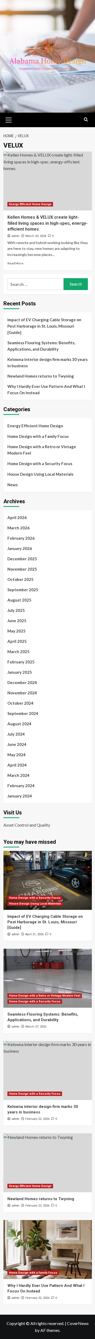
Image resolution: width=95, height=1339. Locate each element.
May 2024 (16, 754)
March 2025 (18, 651)
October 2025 (20, 579)
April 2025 (17, 641)
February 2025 (21, 661)
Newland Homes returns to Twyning (40, 376)
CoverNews (78, 1323)
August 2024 (19, 723)
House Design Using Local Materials (40, 474)
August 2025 (19, 600)
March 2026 (18, 527)
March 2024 (18, 775)
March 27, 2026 (35, 1026)
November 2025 (22, 569)
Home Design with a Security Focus (39, 463)
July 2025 (16, 610)
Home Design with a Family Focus (38, 436)
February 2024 (21, 785)
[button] (8, 119)
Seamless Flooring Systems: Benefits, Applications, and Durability (41, 345)
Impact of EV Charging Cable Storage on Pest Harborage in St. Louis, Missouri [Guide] (44, 326)
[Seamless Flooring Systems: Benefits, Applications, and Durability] (47, 978)
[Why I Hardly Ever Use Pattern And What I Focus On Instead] (47, 1249)
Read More (15, 263)
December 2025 (22, 558)
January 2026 (19, 548)
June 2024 (16, 744)
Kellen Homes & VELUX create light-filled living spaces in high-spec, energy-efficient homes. (47, 223)
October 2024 (20, 703)
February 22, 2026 (37, 1119)
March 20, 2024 (35, 236)
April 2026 (17, 517)
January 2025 (19, 672)
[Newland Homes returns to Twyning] (47, 1162)
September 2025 (22, 589)
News (12, 484)
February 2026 (21, 538)
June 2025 (16, 620)
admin (15, 235)
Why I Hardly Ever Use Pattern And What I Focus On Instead (46, 389)
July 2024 (16, 734)
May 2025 (16, 631)
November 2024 (22, 692)
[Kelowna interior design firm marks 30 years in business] (47, 1070)
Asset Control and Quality (26, 824)
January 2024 (19, 796)
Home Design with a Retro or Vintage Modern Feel (41, 449)
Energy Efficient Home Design (30, 204)
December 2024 (22, 682)
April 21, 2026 (34, 934)
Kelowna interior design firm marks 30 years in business (47, 362)
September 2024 (22, 713)
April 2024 (17, 765)
